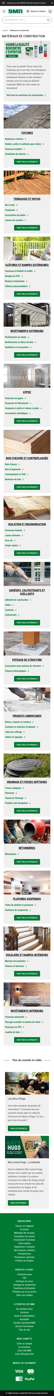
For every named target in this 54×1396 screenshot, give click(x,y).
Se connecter (24, 1347)
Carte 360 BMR (24, 1350)
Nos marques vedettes (24, 1250)
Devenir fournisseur (24, 1326)
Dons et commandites (24, 1315)
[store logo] (15, 11)
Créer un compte (24, 1343)
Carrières (24, 1312)
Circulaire (24, 1229)
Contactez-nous (24, 1274)
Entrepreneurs (24, 1253)
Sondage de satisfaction (24, 1284)
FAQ (24, 1277)
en (3, 3)
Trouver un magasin (24, 1226)
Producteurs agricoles (24, 1257)
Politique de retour (24, 1281)
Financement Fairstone (24, 1239)
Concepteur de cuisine (24, 1236)
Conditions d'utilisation (24, 1288)
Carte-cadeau (24, 1243)
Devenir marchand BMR (24, 1322)
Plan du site (24, 1329)
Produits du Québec (24, 1260)
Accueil (5, 30)
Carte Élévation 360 (24, 1354)
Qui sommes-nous (24, 1309)
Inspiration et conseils (24, 1246)
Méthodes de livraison (24, 1233)
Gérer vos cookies (24, 1295)
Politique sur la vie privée (24, 1291)
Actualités (24, 1319)
